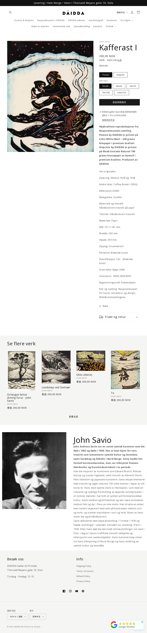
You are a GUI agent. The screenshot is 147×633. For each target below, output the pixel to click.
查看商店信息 (108, 120)
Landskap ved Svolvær (56, 387)
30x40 (105, 86)
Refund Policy (83, 576)
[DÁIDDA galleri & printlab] (114, 628)
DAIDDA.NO (19, 627)
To (112, 392)
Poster (105, 74)
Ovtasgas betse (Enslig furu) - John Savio (19, 397)
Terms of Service (85, 571)
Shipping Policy (83, 566)
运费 (119, 60)
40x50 (119, 86)
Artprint (121, 74)
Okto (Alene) (84, 374)
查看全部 (73, 416)
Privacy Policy (83, 581)
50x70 (133, 86)
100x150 (121, 92)
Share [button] (105, 306)
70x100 (106, 92)
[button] (10, 12)
